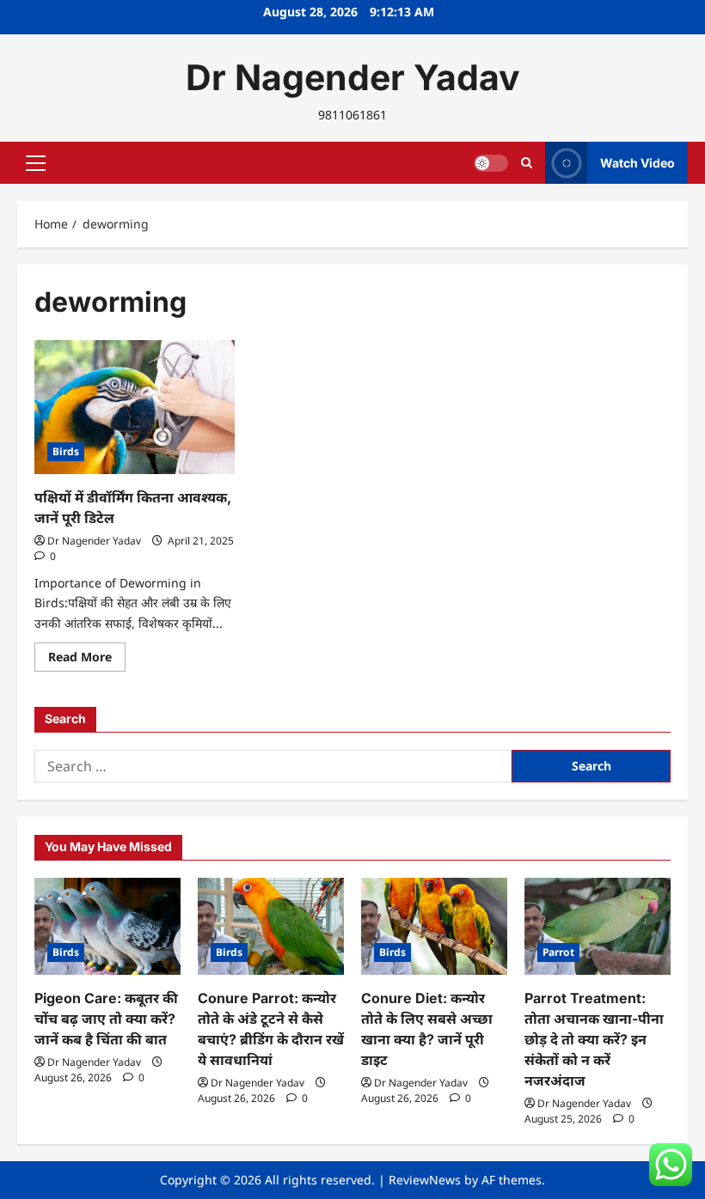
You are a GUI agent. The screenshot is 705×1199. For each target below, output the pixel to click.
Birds (65, 451)
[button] (35, 163)
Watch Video (637, 162)
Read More (87, 660)
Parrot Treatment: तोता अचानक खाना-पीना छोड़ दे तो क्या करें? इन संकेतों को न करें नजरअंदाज (594, 1039)
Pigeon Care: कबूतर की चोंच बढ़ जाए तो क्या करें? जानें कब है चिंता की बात (106, 1018)
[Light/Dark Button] (491, 163)
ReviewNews (425, 1180)
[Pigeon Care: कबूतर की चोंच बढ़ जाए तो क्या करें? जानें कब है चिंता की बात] (107, 926)
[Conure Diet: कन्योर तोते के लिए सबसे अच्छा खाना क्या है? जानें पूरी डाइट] (434, 926)
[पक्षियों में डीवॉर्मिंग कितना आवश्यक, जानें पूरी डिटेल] (134, 407)
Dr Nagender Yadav (353, 77)
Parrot (558, 952)
